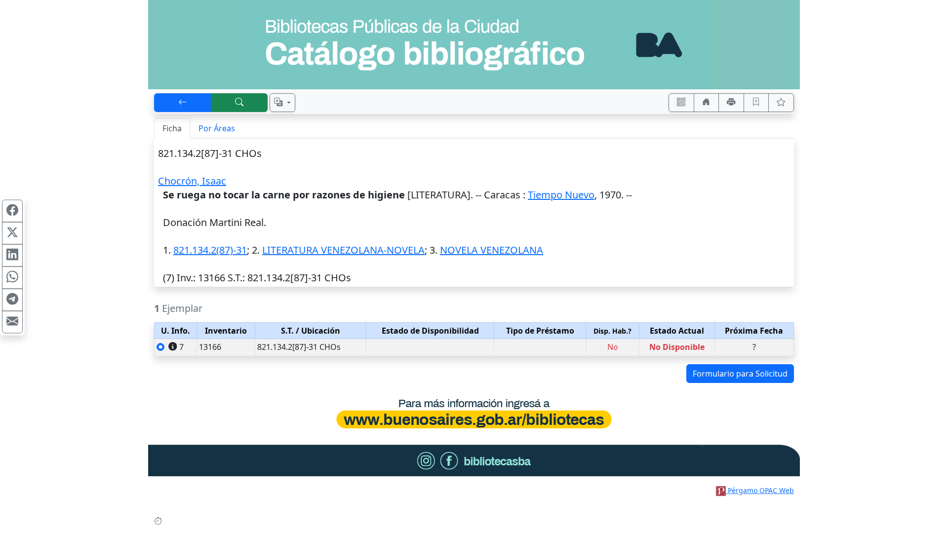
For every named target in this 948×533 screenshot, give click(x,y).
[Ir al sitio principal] (474, 44)
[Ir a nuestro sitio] (706, 102)
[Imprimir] (731, 102)
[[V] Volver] (182, 102)
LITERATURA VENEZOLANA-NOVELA (343, 250)
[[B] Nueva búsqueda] (239, 102)
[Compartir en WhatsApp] (12, 277)
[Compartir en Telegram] (12, 300)
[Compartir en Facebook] (12, 211)
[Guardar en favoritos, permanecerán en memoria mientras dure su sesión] (756, 102)
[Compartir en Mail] (12, 322)
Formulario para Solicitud (740, 373)
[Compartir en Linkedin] (12, 255)
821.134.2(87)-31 (210, 250)
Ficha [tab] (172, 128)
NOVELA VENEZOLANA (491, 250)
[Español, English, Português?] (282, 102)
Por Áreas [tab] (216, 128)
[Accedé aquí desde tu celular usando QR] (681, 102)
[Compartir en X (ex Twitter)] (12, 233)
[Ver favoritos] (781, 102)
